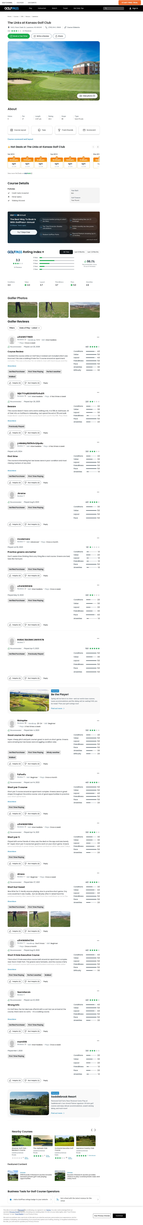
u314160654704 (25, 940)
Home (9, 16)
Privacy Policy (15, 1212)
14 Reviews (26, 31)
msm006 (22, 1041)
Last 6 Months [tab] (80, 252)
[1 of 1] (54, 71)
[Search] (106, 8)
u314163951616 (24, 586)
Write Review (26, 1158)
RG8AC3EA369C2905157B (30, 639)
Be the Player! (60, 694)
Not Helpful (34, 383)
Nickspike (22, 720)
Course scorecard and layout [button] (20, 139)
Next (95, 1130)
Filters (12, 328)
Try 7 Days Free (23, 232)
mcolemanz (23, 539)
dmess (21, 874)
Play (30, 8)
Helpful (16, 383)
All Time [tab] (66, 252)
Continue (119, 1216)
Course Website (73, 27)
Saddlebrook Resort (63, 1096)
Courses (16, 16)
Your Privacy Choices (102, 1216)
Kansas (28, 16)
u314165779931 (25, 336)
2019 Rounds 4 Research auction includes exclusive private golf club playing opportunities (36, 1177)
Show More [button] (12, 366)
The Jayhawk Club (40, 1148)
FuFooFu (21, 774)
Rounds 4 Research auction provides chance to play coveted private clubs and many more (83, 1177)
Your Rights (19, 1214)
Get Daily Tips (79, 8)
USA (22, 16)
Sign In (135, 8)
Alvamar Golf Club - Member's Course (19, 1149)
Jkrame (21, 493)
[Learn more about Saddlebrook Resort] (29, 1103)
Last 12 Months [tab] (93, 252)
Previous (91, 1130)
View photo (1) (89, 96)
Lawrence (35, 16)
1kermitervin (23, 992)
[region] (71, 1216)
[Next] (98, 147)
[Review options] (98, 337)
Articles (22, 1173)
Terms (48, 1210)
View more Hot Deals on (16, 173)
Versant (21, 1210)
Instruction (42, 8)
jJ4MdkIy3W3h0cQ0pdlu (30, 443)
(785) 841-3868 (54, 27)
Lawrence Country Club (85, 1148)
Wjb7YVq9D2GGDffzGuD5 (30, 393)
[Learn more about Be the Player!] (29, 700)
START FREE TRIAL (130, 2)
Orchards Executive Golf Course (64, 1149)
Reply (45, 383)
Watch (54, 8)
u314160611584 (25, 824)
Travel (65, 8)
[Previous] (93, 147)
